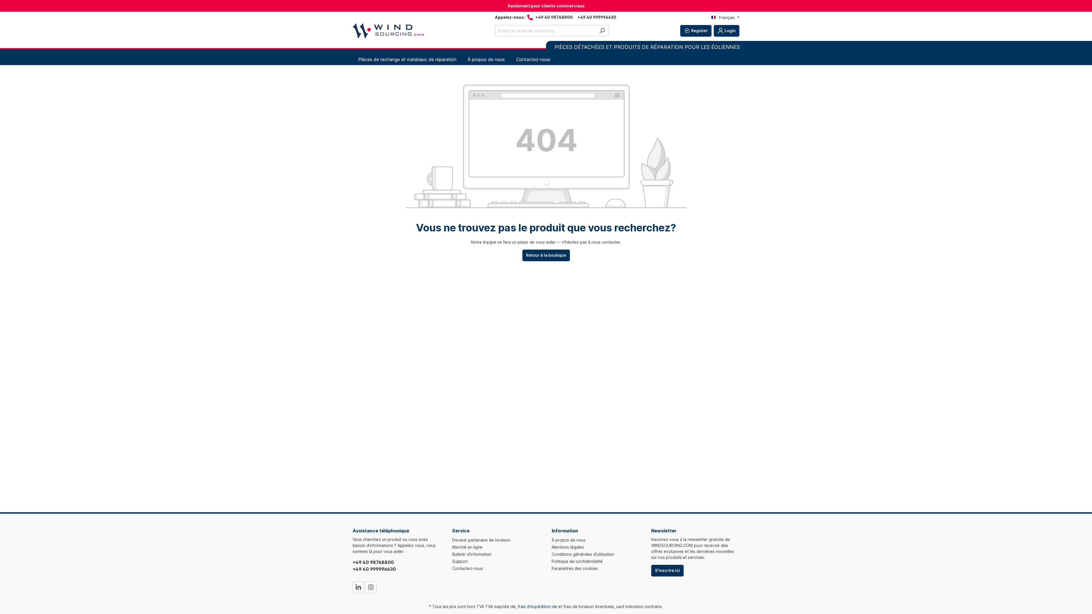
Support (460, 561)
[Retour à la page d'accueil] (388, 30)
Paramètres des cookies (575, 568)
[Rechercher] (602, 30)
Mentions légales (568, 547)
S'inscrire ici (667, 570)
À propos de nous (569, 540)
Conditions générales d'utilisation (583, 554)
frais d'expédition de (537, 606)
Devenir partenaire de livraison (481, 540)
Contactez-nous (467, 568)
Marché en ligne (467, 547)
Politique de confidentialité (577, 561)
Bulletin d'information (471, 554)
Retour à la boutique (546, 255)
